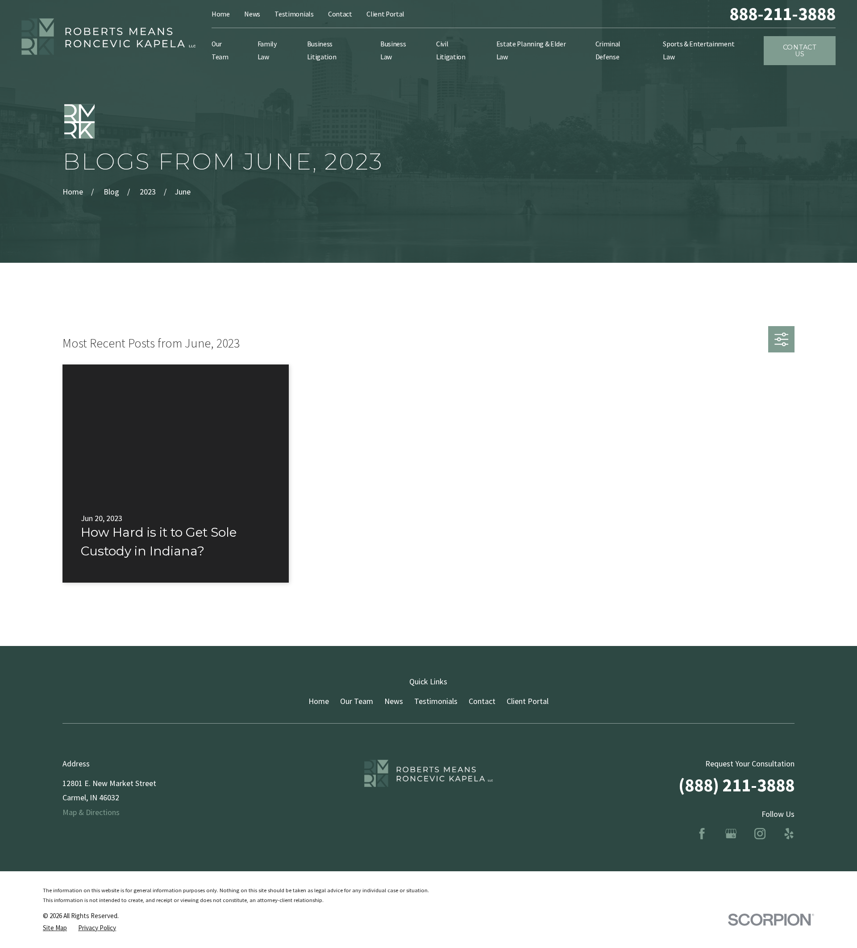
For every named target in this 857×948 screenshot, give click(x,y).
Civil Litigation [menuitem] (451, 50)
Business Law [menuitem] (393, 50)
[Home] (108, 36)
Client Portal (385, 14)
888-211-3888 (782, 14)
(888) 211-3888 (736, 785)
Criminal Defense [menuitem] (607, 50)
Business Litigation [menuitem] (322, 50)
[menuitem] (55, 928)
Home (221, 14)
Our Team (356, 701)
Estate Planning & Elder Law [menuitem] (531, 50)
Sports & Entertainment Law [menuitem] (698, 50)
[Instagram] (759, 833)
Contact (340, 14)
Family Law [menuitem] (267, 50)
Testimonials (294, 14)
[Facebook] (701, 833)
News (252, 14)
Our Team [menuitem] (220, 50)
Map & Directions (91, 812)
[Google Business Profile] (730, 833)
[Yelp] (789, 833)
